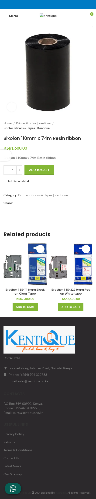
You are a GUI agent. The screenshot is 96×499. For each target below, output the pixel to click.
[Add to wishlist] (40, 249)
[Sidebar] (6, 155)
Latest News (12, 466)
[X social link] (42, 4)
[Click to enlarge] (11, 107)
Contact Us (11, 458)
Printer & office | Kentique (33, 123)
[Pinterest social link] (48, 4)
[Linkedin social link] (54, 4)
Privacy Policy (13, 434)
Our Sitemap (12, 474)
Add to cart (39, 170)
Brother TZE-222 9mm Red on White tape (70, 292)
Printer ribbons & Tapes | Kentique (26, 128)
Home (7, 123)
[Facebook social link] (36, 4)
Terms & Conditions (17, 450)
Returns (9, 442)
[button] (25, 307)
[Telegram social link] (60, 4)
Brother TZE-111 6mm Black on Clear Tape (25, 292)
